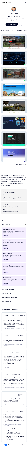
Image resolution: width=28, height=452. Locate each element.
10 (22, 445)
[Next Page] (25, 445)
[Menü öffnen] (25, 2)
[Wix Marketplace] (6, 2)
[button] (14, 41)
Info (12, 30)
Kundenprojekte (5, 30)
